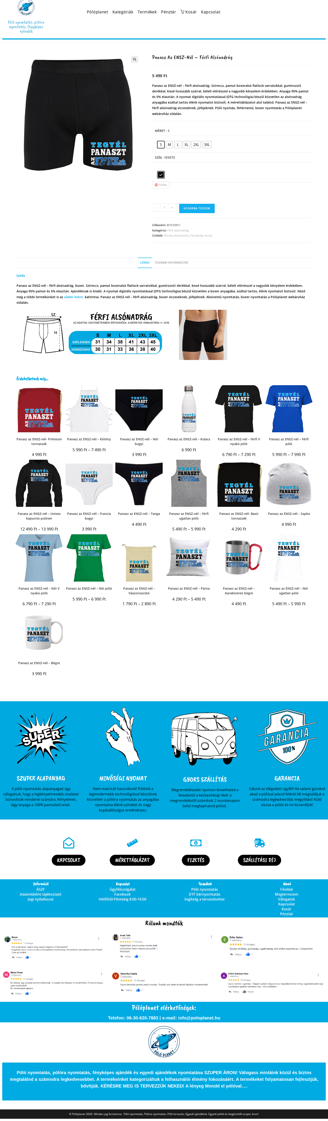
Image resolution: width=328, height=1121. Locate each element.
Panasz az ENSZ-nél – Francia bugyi (89, 516)
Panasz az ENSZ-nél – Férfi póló (289, 441)
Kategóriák (122, 12)
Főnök (168, 235)
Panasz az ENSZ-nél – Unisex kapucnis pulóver (39, 516)
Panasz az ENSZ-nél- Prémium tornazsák (39, 441)
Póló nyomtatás (204, 889)
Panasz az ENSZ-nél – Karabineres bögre (239, 590)
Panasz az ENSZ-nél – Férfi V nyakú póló (239, 441)
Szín (158, 157)
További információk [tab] (171, 262)
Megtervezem (286, 894)
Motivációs (181, 235)
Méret (160, 131)
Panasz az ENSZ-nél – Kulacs (189, 439)
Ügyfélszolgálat (122, 889)
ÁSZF (40, 889)
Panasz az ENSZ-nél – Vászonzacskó (139, 590)
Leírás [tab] (144, 262)
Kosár (286, 909)
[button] (134, 59)
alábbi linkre (73, 297)
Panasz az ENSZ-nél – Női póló (89, 588)
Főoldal (286, 889)
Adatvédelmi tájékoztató (40, 894)
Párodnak (196, 235)
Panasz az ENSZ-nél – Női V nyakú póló (39, 590)
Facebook (122, 894)
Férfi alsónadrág (178, 230)
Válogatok (286, 899)
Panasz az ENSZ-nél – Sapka (289, 514)
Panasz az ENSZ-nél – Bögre (39, 663)
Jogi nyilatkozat (41, 899)
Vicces (208, 235)
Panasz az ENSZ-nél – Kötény (89, 439)
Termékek (147, 12)
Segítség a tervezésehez (204, 899)
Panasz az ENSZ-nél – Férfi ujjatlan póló (189, 516)
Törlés (163, 185)
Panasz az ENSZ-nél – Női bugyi (139, 441)
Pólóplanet (97, 12)
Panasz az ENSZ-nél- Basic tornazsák (239, 516)
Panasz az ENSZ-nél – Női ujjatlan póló (289, 590)
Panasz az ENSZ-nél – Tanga (139, 514)
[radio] (161, 144)
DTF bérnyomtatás (204, 894)
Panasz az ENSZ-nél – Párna (189, 588)
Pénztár (168, 12)
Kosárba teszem (197, 208)
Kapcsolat (210, 12)
